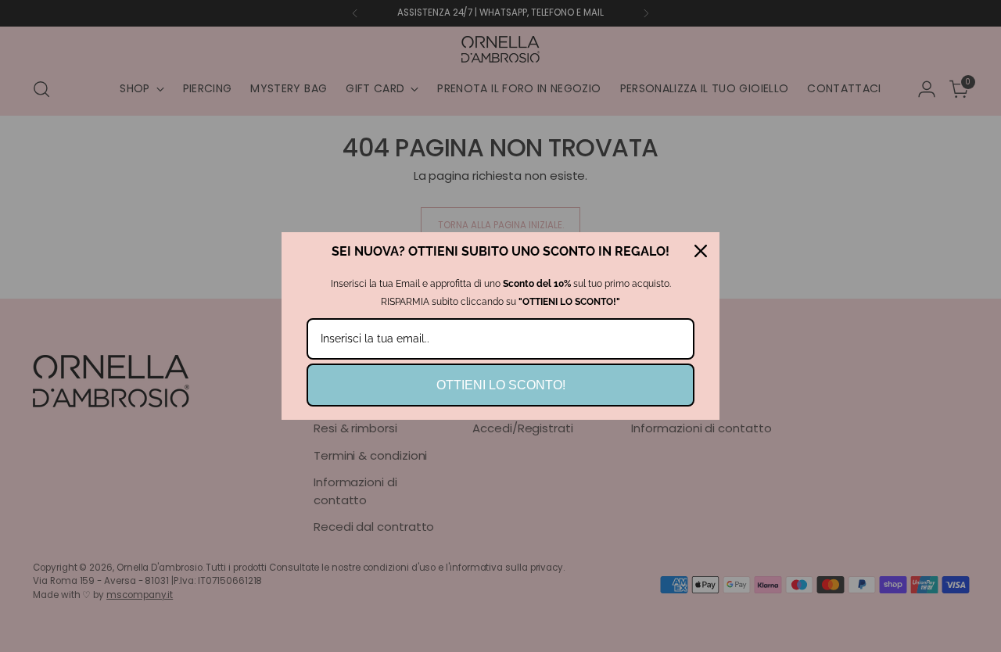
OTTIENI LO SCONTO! (500, 385)
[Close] (700, 251)
